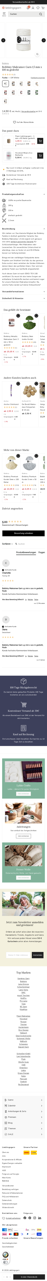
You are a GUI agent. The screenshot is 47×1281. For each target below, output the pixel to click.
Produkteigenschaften (13, 194)
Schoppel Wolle (23, 1038)
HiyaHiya (23, 1009)
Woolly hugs (23, 1062)
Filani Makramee (23, 1016)
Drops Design (23, 1073)
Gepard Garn (23, 1047)
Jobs (4, 1156)
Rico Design (23, 1030)
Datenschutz (7, 1200)
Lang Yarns (23, 990)
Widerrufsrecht (8, 1207)
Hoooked (23, 1019)
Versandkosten (8, 1186)
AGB (4, 1170)
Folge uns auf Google (10, 1174)
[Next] (44, 40)
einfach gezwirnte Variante (22, 242)
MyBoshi (23, 1041)
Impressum (6, 1167)
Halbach (23, 1033)
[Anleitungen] (23, 813)
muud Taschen (23, 995)
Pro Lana (23, 1001)
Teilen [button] (36, 600)
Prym (23, 1059)
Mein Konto (6, 1178)
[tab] (26, 553)
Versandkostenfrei (28, 111)
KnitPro (23, 998)
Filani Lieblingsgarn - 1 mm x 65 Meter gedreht (25, 137)
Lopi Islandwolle (23, 1056)
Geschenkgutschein (9, 1243)
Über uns (5, 1152)
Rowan (23, 1022)
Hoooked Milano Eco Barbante (23, 154)
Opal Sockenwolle (23, 1036)
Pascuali (23, 1079)
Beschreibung (8, 229)
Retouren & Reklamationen (12, 1193)
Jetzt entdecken (23, 794)
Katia (23, 1076)
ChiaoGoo (23, 1067)
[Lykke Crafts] (23, 771)
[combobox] (26, 14)
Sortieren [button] (6, 544)
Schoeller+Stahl (23, 1053)
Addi (23, 1065)
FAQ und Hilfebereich (10, 1197)
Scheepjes (23, 1044)
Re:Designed (23, 1084)
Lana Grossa (23, 984)
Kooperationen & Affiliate (12, 1160)
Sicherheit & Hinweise (12, 298)
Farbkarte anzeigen (38, 78)
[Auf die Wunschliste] (18, 315)
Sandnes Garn (23, 978)
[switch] (5, 1262)
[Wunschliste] (37, 8)
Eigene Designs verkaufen (12, 1163)
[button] (23, 74)
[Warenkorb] (42, 7)
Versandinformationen (13, 291)
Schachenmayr (23, 987)
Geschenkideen (8, 1247)
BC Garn (23, 1006)
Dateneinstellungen (9, 1204)
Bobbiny (5, 63)
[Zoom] (37, 54)
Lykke (23, 1070)
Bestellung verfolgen (10, 1189)
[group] (23, 522)
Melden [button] (30, 600)
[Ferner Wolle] (23, 855)
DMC (23, 992)
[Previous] (3, 40)
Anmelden (37, 955)
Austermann (23, 1027)
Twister (23, 1024)
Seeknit (23, 1081)
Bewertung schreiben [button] (23, 533)
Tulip (23, 1004)
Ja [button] (26, 600)
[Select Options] (40, 141)
